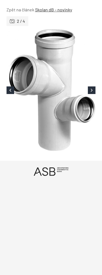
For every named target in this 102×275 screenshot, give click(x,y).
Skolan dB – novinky (53, 9)
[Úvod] (51, 171)
